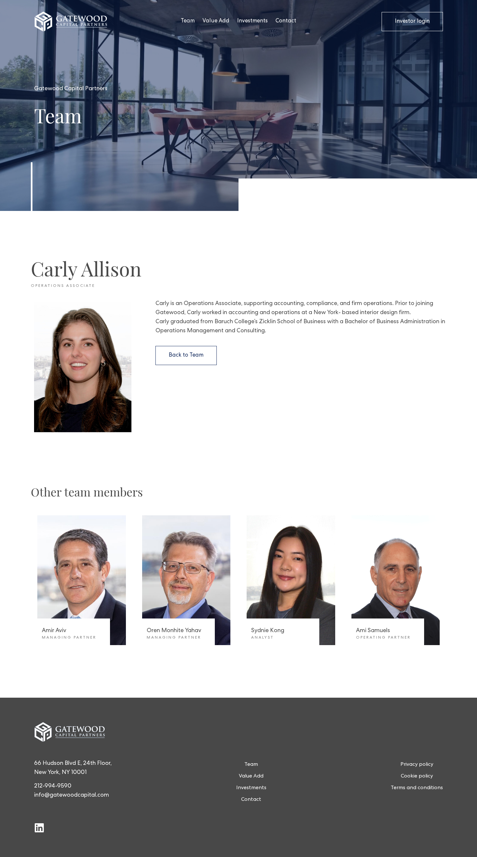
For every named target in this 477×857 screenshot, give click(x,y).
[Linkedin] (39, 828)
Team (188, 21)
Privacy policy (416, 764)
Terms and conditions (417, 788)
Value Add (215, 21)
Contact (285, 21)
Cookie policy (417, 776)
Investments (252, 21)
